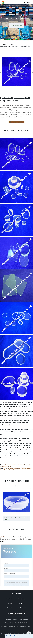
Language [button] (29, 2)
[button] (21, 2)
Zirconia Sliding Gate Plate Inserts (14, 455)
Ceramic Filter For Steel (20, 453)
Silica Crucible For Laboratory (19, 451)
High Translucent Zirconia (13, 449)
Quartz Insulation (5, 447)
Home (4, 44)
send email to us (17, 122)
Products (11, 44)
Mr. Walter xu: (7, 537)
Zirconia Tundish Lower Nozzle (18, 447)
